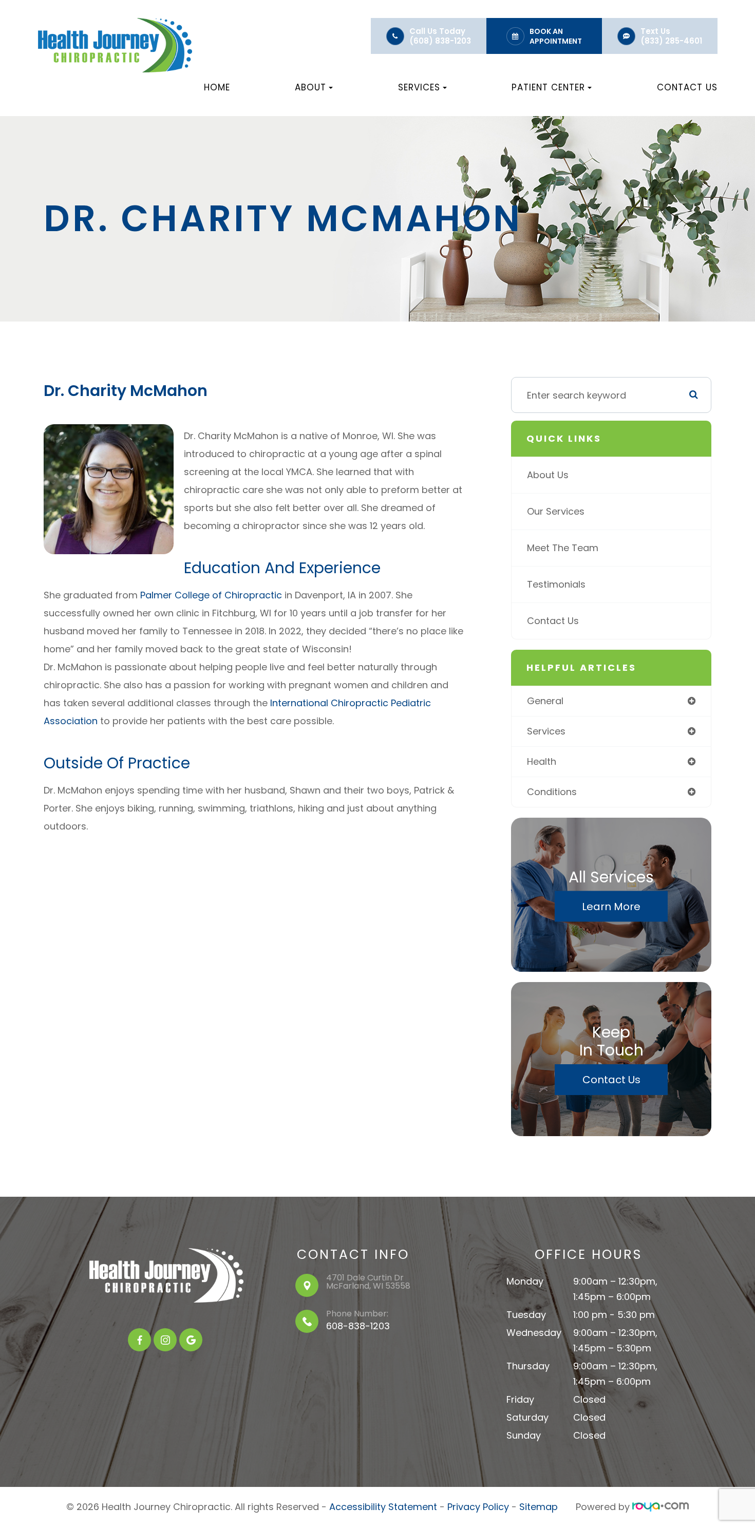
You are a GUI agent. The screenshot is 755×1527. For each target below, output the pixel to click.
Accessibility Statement (383, 1506)
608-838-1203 (358, 1325)
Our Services (555, 511)
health (541, 761)
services (546, 731)
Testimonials (556, 584)
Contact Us (687, 87)
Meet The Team (562, 547)
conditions (552, 791)
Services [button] (419, 87)
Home (217, 87)
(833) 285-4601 (671, 40)
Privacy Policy (478, 1506)
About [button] (310, 87)
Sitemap (538, 1506)
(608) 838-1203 (440, 41)
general (545, 700)
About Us (548, 474)
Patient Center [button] (548, 87)
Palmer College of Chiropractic (211, 595)
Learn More (611, 906)
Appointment (556, 41)
